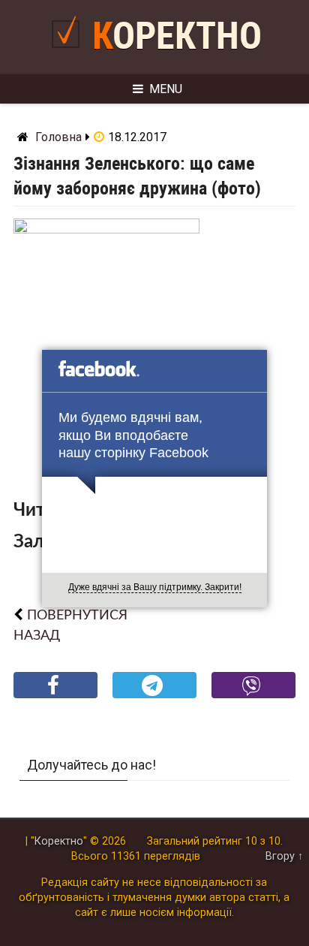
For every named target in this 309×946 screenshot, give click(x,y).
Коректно (177, 36)
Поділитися (56, 697)
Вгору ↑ (284, 856)
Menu (165, 89)
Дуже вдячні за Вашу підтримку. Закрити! (155, 587)
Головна (58, 137)
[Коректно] (69, 54)
